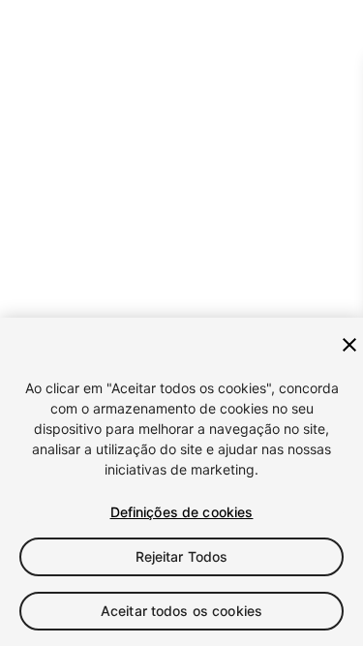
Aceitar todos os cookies (181, 610)
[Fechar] (349, 344)
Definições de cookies (182, 512)
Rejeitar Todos (182, 556)
